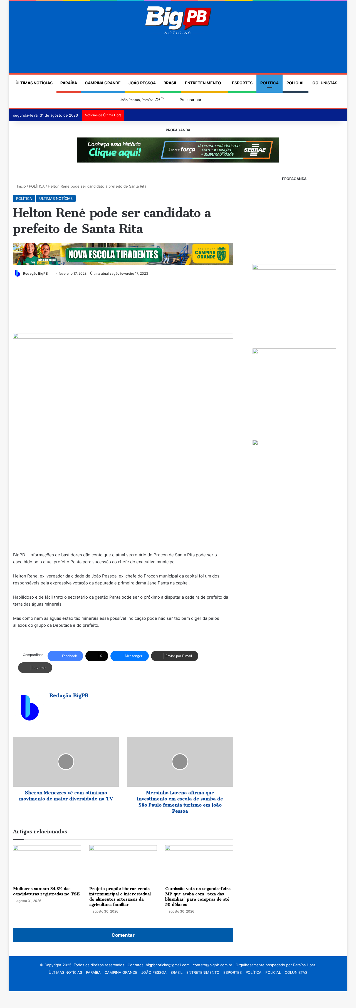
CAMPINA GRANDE (103, 82)
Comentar (123, 935)
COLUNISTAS (324, 82)
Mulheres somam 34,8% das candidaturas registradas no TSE (46, 891)
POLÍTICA (269, 82)
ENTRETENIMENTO (203, 82)
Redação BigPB (35, 273)
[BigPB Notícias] (178, 20)
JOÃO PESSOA (142, 82)
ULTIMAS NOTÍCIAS (56, 198)
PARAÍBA (68, 82)
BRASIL (170, 82)
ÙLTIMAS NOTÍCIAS (34, 82)
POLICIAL (295, 82)
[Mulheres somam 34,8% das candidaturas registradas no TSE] (47, 864)
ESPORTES (242, 82)
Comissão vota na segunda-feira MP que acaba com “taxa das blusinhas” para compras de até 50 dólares (198, 896)
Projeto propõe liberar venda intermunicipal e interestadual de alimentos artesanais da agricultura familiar (120, 896)
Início (21, 186)
